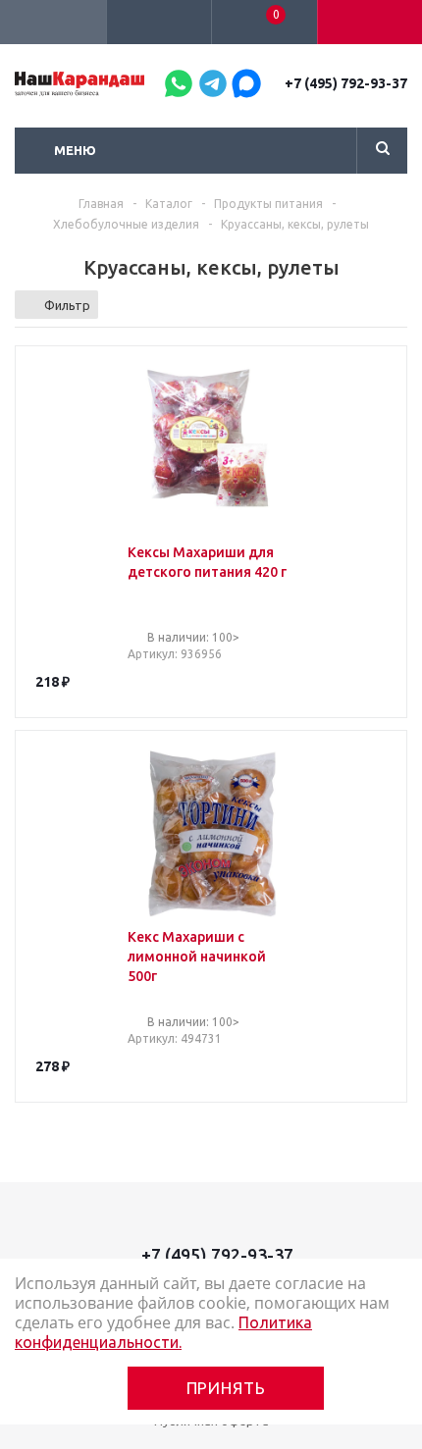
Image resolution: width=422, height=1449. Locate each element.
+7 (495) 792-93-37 (346, 83)
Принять (226, 1387)
